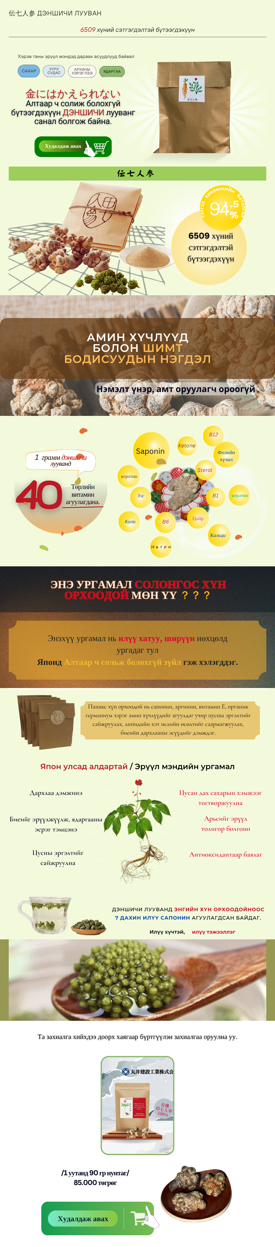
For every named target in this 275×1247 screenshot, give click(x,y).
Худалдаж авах (63, 145)
